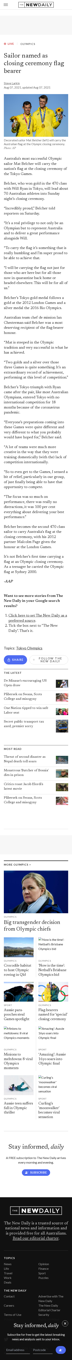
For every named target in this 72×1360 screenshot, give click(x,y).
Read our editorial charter (36, 1238)
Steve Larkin (12, 83)
